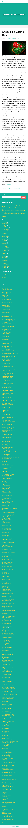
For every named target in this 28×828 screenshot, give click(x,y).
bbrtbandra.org (5, 333)
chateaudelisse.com (6, 352)
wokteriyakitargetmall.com (8, 446)
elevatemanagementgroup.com (9, 794)
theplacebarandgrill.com (7, 629)
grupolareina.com (6, 363)
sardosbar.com (5, 409)
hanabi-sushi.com (5, 730)
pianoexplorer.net (6, 745)
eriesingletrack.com (6, 420)
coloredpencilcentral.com (8, 393)
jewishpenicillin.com (6, 454)
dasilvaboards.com (6, 517)
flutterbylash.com (6, 788)
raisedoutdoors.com (6, 397)
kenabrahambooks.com (7, 529)
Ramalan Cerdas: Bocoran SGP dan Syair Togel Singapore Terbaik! (13, 205)
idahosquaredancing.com (7, 404)
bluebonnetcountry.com (7, 335)
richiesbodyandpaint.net (7, 291)
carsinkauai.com (5, 781)
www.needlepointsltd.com (8, 713)
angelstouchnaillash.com (7, 433)
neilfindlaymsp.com (6, 625)
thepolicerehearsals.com (7, 510)
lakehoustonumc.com (7, 676)
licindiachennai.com (6, 292)
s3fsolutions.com (5, 382)
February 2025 (5, 236)
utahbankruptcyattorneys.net (8, 400)
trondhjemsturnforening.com (8, 765)
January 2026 (4, 225)
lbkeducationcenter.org (7, 466)
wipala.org (4, 481)
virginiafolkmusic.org (6, 458)
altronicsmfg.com (6, 308)
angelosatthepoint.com (7, 633)
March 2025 (4, 235)
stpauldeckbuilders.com (7, 704)
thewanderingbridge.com (7, 562)
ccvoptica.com (5, 725)
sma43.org (4, 718)
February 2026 (5, 223)
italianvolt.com (5, 410)
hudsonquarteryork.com (7, 758)
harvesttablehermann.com (8, 376)
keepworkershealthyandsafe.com (9, 325)
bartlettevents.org (6, 360)
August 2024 (4, 239)
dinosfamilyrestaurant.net (7, 373)
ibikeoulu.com (5, 556)
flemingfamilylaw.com (7, 798)
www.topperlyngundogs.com (8, 689)
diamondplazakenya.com (7, 767)
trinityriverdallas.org (6, 467)
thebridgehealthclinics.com (8, 660)
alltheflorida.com (6, 778)
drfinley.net (4, 796)
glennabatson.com (6, 518)
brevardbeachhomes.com (7, 383)
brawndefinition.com (6, 522)
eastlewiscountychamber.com (8, 512)
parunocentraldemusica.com (8, 762)
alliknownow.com (6, 511)
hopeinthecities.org (6, 488)
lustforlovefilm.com (6, 534)
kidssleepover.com (6, 312)
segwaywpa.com (5, 657)
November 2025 (5, 228)
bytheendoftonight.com (7, 487)
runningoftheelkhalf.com (7, 690)
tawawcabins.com (6, 406)
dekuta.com (4, 733)
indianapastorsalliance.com (8, 635)
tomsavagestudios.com (7, 456)
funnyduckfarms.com (6, 791)
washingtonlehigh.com (7, 727)
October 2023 (5, 248)
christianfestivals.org (6, 583)
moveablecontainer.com (7, 362)
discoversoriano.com (6, 498)
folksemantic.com (6, 407)
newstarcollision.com (6, 437)
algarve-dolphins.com (7, 586)
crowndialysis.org (6, 450)
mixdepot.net (5, 735)
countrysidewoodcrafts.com (8, 319)
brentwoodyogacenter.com (8, 721)
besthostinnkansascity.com (8, 816)
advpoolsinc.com (6, 632)
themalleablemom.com (7, 564)
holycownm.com (5, 615)
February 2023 (5, 259)
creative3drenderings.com (8, 666)
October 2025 (5, 229)
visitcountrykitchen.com (7, 585)
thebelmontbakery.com (7, 316)
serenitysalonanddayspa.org (8, 298)
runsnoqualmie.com (6, 707)
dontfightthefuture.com (7, 390)
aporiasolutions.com (6, 656)
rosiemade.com (5, 423)
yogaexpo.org (5, 473)
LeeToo (17, 826)
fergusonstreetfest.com (7, 774)
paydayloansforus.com (7, 315)
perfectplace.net (6, 468)
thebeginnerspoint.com (7, 500)
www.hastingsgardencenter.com (9, 744)
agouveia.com (5, 804)
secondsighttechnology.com (8, 440)
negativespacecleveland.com (8, 599)
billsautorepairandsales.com (8, 769)
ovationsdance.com (6, 460)
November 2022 (5, 263)
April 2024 (4, 245)
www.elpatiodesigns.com (7, 757)
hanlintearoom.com (6, 789)
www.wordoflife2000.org (7, 403)
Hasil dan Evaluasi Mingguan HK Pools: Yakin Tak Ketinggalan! (11, 215)
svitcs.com (4, 644)
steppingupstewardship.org (8, 724)
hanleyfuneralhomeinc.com (8, 427)
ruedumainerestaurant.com (8, 542)
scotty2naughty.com (6, 549)
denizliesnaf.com (5, 640)
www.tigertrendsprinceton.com (9, 686)
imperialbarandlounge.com (8, 396)
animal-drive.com (6, 650)
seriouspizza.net (5, 646)
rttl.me (3, 812)
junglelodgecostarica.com (8, 582)
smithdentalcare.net (6, 818)
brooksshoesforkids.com (7, 653)
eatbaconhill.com (6, 309)
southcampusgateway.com (8, 351)
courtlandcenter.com (6, 623)
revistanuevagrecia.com (7, 546)
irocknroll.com (5, 402)
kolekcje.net (5, 463)
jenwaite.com (5, 792)
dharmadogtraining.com (7, 809)
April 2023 (4, 256)
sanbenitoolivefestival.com (8, 494)
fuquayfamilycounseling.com (8, 802)
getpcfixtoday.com (6, 332)
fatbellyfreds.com (6, 755)
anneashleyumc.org (6, 701)
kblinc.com (4, 419)
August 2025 (4, 232)
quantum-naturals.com (7, 771)
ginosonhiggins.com (6, 589)
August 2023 (4, 250)
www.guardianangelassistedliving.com (10, 764)
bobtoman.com (5, 341)
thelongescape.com (6, 579)
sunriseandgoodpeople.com (8, 602)
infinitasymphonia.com (7, 537)
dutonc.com (4, 578)
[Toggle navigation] (2, 2)
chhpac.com (4, 808)
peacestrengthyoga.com (7, 693)
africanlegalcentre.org (7, 538)
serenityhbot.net (6, 680)
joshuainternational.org (7, 681)
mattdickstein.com (6, 673)
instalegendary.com (6, 324)
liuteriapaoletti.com (6, 600)
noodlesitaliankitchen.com (8, 326)
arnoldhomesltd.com (6, 392)
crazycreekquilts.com (6, 525)
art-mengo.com (5, 573)
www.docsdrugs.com (6, 708)
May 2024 (4, 243)
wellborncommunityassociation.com (10, 353)
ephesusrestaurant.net (7, 752)
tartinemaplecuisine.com (7, 569)
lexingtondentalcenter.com (8, 447)
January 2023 (4, 260)
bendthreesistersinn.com (7, 605)
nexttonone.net (5, 679)
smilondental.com (6, 436)
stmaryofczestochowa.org (8, 559)
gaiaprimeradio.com (6, 575)
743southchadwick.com (7, 386)
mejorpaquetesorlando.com (8, 429)
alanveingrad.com (6, 588)
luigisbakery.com (5, 728)
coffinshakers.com (6, 558)
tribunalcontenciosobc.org (8, 514)
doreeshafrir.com (6, 551)
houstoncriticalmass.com (7, 507)
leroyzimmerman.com (7, 795)
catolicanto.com (5, 464)
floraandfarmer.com (6, 380)
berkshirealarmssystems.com (8, 412)
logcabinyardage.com (7, 669)
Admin (18, 38)
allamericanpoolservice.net (8, 453)
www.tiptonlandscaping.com (8, 723)
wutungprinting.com (6, 591)
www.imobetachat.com (7, 671)
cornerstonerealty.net (7, 740)
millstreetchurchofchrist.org (8, 782)
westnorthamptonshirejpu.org (8, 356)
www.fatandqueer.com (7, 700)
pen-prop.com (5, 684)
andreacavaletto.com (7, 475)
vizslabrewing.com (6, 413)
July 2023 (4, 252)
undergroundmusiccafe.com (8, 819)
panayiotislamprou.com (7, 349)
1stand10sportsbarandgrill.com (8, 430)
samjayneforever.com (7, 775)
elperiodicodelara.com (7, 289)
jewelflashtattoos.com (7, 331)
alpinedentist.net (6, 345)
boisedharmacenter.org (7, 478)
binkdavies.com (5, 527)
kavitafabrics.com (6, 612)
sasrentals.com (5, 439)
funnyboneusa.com (6, 608)
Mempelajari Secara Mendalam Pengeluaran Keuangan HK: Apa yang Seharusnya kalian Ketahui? (13, 211)
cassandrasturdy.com (6, 493)
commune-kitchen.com (7, 531)
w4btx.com (4, 431)
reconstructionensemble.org (8, 610)
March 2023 (4, 258)
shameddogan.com (6, 663)
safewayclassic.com (6, 318)
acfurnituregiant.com (6, 301)
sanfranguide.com (6, 502)
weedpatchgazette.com (7, 417)
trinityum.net (5, 748)
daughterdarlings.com (7, 294)
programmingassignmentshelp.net (9, 311)
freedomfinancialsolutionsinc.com (9, 694)
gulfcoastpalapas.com (7, 659)
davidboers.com (5, 670)
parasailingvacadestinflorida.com (9, 784)
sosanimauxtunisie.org (7, 342)
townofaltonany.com (7, 596)
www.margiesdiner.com (7, 710)
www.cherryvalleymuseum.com (9, 365)
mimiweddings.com (6, 815)
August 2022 (4, 267)
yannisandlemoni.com (6, 416)
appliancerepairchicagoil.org (8, 321)
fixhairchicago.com (6, 639)
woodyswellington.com (7, 754)
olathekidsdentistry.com (7, 426)
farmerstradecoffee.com (7, 667)
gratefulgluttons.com (7, 490)
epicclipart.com (5, 336)
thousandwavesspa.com (7, 622)
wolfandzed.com (6, 731)
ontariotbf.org (5, 322)
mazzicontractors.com (7, 750)
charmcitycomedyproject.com (9, 552)
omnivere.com (5, 304)
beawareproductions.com (7, 554)
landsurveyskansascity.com (8, 703)
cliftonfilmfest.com (6, 395)
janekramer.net (5, 571)
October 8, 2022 (11, 38)
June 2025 (4, 233)
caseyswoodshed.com (7, 637)
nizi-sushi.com (5, 572)
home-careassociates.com (8, 474)
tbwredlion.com (5, 768)
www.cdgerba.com (6, 761)
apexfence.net (5, 822)
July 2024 (4, 240)
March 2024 (4, 246)
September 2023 (5, 249)
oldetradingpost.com (6, 368)
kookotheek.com (6, 348)
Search (3, 194)
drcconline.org (5, 627)
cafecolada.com (5, 497)
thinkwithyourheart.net (7, 399)
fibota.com (4, 760)
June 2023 (4, 253)
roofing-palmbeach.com (7, 389)
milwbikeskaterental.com (7, 593)
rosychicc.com (5, 484)
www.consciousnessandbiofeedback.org (11, 741)
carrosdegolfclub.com (7, 377)
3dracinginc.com (5, 505)
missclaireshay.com (6, 287)
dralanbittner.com (6, 414)
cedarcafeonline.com (6, 299)
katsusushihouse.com (6, 539)
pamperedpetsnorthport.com (8, 422)
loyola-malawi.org (6, 483)
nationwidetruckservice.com (8, 616)
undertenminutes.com (7, 302)
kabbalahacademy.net (7, 434)
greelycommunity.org (7, 541)
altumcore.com (5, 649)
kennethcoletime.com (7, 565)
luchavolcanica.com (6, 613)
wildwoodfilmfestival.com (8, 355)
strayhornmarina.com (6, 520)
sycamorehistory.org (6, 738)
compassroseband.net (7, 647)
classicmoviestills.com (7, 495)
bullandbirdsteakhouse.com (8, 714)
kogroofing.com (5, 343)
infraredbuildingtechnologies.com (9, 375)
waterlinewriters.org (6, 662)
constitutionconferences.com (8, 642)
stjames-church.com (6, 548)
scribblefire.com (5, 471)
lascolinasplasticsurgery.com (8, 715)
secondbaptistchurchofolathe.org (9, 805)
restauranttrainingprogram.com (9, 451)
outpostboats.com (6, 485)
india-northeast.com (6, 387)
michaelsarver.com (6, 441)
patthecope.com (6, 643)
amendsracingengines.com (8, 697)
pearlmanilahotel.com (7, 338)
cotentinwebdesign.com (7, 366)
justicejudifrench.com (7, 561)
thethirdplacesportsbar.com (8, 751)
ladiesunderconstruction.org (8, 369)
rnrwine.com (4, 799)
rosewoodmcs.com (6, 737)
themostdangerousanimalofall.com (10, 508)
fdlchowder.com (5, 711)
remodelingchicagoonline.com (9, 720)
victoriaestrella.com (6, 620)
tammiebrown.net (6, 576)
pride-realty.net (5, 785)
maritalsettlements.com (7, 592)
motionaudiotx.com (6, 811)
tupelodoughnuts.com (7, 424)
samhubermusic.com (6, 821)
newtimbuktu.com (6, 306)
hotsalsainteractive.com (7, 297)
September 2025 (5, 231)
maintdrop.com (5, 339)
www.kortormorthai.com (7, 698)
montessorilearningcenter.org (8, 772)
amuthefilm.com (5, 532)
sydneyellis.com (5, 449)
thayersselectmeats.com (7, 654)
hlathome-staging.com (7, 444)
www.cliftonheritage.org (7, 717)
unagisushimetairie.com (7, 329)
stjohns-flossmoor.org (7, 606)
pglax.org (4, 598)
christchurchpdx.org (6, 528)
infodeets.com (5, 295)
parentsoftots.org (6, 664)
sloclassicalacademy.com (7, 515)
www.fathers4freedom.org (8, 687)
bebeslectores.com (6, 370)
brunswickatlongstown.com (8, 568)
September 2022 (5, 266)
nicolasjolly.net (5, 535)
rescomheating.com (6, 813)
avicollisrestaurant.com (7, 626)
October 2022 (5, 265)
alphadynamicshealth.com (7, 786)
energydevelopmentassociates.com (10, 379)
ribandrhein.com (5, 461)
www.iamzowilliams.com (7, 742)
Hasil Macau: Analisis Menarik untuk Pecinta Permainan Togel (13, 208)
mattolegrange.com (6, 581)
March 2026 (4, 222)
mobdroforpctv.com (6, 491)
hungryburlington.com (7, 566)
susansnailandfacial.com (7, 683)
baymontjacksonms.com (7, 595)
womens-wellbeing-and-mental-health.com (11, 457)
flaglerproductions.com (7, 521)
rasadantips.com (5, 305)
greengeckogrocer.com (7, 443)
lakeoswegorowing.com (7, 801)
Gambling (9, 185)
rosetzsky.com (5, 544)
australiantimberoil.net (7, 372)
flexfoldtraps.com (6, 696)
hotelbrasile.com (5, 358)
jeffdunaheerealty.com (7, 691)
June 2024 (4, 242)
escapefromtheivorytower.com (9, 385)
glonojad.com (5, 545)
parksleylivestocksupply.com (8, 477)
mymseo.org (4, 806)
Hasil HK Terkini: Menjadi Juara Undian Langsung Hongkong (13, 213)
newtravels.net (5, 314)
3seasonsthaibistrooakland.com (9, 470)
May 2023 (4, 255)
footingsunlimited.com (7, 706)
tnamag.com (4, 652)
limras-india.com (5, 288)
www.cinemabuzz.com (7, 734)
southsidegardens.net (7, 747)
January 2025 (4, 238)
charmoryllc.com (5, 504)
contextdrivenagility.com (7, 555)
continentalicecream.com (7, 524)
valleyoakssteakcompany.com (8, 636)
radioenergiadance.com (7, 346)
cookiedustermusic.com (7, 609)
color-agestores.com (6, 480)
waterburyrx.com (6, 630)
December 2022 (5, 262)
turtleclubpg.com (6, 617)
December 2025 (5, 226)
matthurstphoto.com (6, 777)
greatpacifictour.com (7, 619)
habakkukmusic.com (6, 677)
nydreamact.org (5, 328)
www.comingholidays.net (7, 501)
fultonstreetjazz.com (6, 359)
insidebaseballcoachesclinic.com (9, 779)
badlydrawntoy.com (6, 674)
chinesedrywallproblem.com (8, 603)
